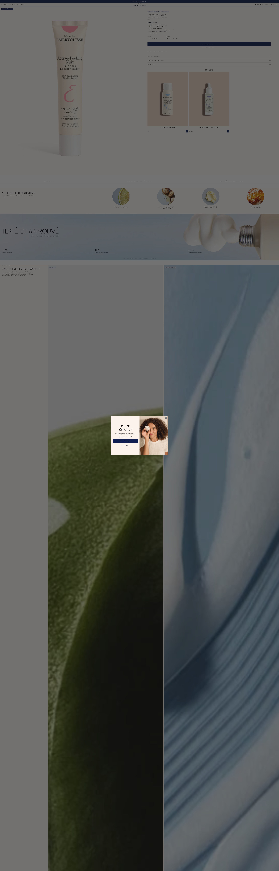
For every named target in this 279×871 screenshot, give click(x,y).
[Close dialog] (166, 418)
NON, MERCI (125, 445)
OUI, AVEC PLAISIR (125, 441)
